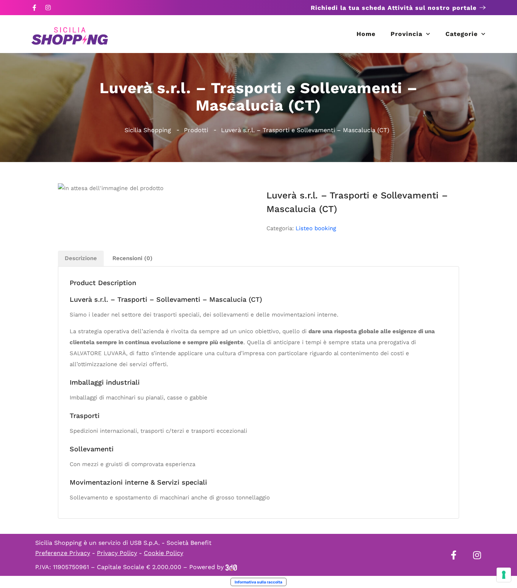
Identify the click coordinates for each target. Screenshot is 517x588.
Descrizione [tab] (81, 258)
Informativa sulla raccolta (258, 582)
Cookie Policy (163, 553)
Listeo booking (316, 228)
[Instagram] (48, 8)
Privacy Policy (117, 553)
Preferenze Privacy (62, 553)
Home (366, 33)
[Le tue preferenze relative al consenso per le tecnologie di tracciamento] (504, 575)
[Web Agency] (231, 567)
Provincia (406, 33)
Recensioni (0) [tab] (132, 258)
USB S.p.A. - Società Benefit (171, 542)
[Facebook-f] (34, 8)
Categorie (461, 33)
